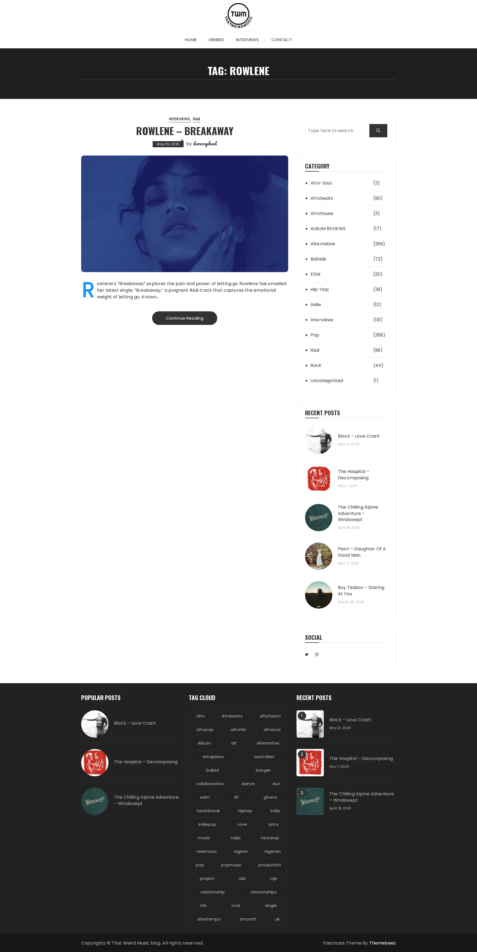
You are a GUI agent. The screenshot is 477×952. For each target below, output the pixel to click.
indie (275, 811)
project (207, 878)
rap (273, 878)
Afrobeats (322, 198)
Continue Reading (184, 318)
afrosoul (272, 729)
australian (264, 756)
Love (242, 824)
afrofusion (270, 716)
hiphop (245, 811)
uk (277, 919)
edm (205, 797)
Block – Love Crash (359, 436)
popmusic (231, 865)
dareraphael (205, 143)
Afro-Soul (321, 183)
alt (234, 743)
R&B (196, 119)
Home (191, 40)
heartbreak (208, 811)
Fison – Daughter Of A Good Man (362, 552)
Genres (216, 40)
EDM (315, 274)
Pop (315, 335)
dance (248, 784)
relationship (213, 892)
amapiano (213, 756)
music (204, 838)
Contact (281, 40)
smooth (248, 919)
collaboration (210, 784)
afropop (205, 729)
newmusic (206, 851)
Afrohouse (322, 213)
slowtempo (209, 919)
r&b (242, 878)
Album (204, 743)
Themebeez (382, 943)
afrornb (238, 729)
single (271, 905)
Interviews (247, 40)
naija (235, 838)
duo (276, 784)
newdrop (270, 838)
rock (236, 905)
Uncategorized (327, 380)
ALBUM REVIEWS (328, 228)
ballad (212, 770)
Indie (316, 304)
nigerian (272, 851)
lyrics (274, 824)
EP (236, 797)
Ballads (318, 259)
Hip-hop (320, 289)
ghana (270, 797)
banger (263, 770)
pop (200, 865)
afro (200, 716)
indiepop (207, 824)
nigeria (241, 851)
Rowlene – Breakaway (185, 130)
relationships (263, 892)
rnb (203, 905)
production (269, 865)
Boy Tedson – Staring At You (361, 591)
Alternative (323, 244)
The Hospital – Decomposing (353, 475)
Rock (316, 365)
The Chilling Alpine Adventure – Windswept (358, 513)
